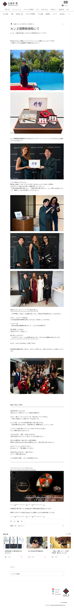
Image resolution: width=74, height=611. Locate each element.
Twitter (57, 592)
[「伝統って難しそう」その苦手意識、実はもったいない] (60, 543)
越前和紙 (48, 14)
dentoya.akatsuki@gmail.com (57, 605)
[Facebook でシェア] (11, 521)
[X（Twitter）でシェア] (14, 521)
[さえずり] (53, 591)
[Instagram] (53, 594)
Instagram (58, 594)
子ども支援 (40, 14)
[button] (66, 2)
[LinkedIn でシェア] (18, 521)
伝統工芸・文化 (19, 14)
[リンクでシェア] (21, 521)
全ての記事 (5, 14)
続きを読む (62, 14)
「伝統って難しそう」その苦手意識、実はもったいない (60, 552)
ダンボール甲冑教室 (30, 14)
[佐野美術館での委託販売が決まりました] (13, 543)
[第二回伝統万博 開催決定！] (37, 543)
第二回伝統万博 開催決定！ (36, 551)
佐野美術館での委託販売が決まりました (13, 552)
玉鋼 (12, 14)
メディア (55, 14)
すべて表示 (68, 534)
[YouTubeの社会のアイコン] (53, 589)
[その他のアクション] (63, 24)
